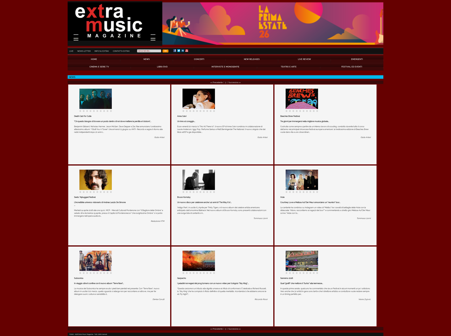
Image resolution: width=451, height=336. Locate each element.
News (147, 59)
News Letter (84, 51)
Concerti (199, 59)
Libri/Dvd (162, 67)
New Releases (252, 59)
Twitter (178, 50)
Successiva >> (234, 82)
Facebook (174, 50)
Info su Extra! (102, 51)
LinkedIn (182, 50)
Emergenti (357, 59)
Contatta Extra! (121, 51)
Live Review (304, 59)
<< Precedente (216, 82)
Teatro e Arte (289, 67)
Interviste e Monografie (225, 67)
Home (94, 59)
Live (71, 51)
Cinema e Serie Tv (99, 67)
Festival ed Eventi (351, 67)
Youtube (186, 50)
